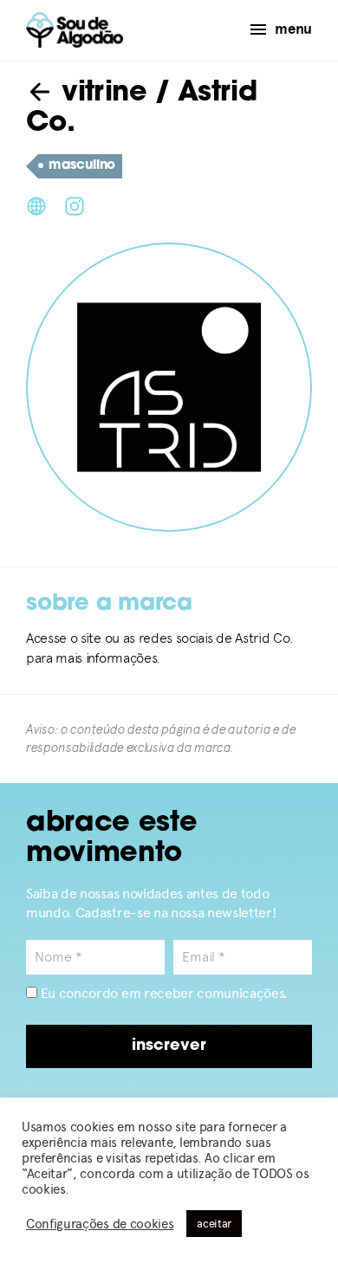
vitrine (100, 93)
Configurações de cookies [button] (99, 1224)
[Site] (36, 205)
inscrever (169, 1046)
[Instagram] (74, 205)
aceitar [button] (214, 1223)
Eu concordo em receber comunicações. (162, 993)
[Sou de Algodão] (74, 30)
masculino (82, 165)
